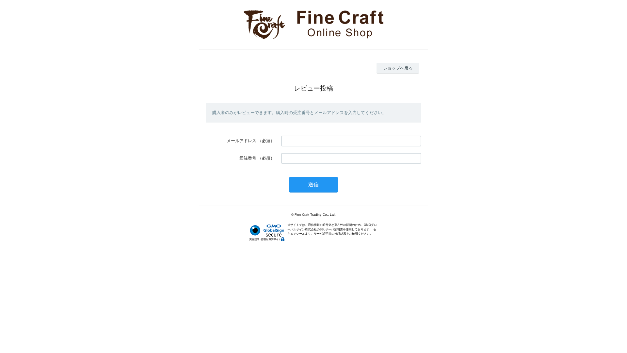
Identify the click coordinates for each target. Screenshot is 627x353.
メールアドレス (241, 140)
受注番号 (247, 158)
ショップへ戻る (398, 68)
